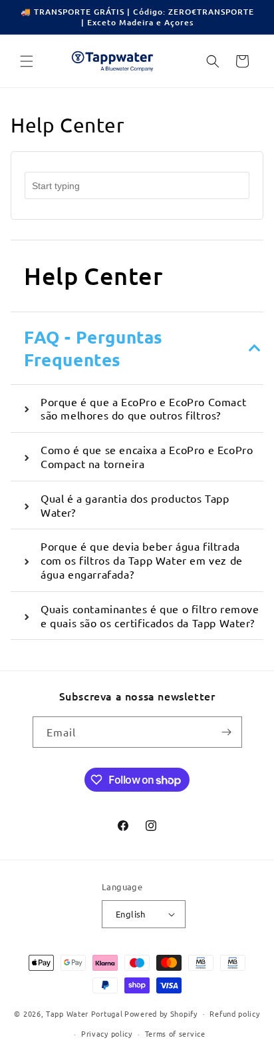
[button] (26, 61)
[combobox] (137, 185)
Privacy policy (106, 1033)
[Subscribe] (226, 732)
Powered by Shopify (161, 1012)
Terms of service (175, 1033)
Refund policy (234, 1013)
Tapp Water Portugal (84, 1012)
